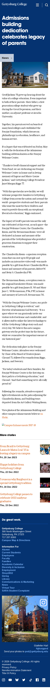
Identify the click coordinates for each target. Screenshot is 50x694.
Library (6, 579)
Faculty (6, 558)
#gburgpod (42, 648)
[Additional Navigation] (37, 5)
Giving (5, 576)
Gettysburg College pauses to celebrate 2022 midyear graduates (16, 497)
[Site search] (46, 5)
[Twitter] (23, 680)
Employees (8, 555)
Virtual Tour (8, 588)
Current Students (11, 552)
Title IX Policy (9, 673)
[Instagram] (3, 680)
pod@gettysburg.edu (36, 651)
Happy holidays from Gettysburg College (12, 466)
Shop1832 (7, 573)
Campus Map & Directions (16, 540)
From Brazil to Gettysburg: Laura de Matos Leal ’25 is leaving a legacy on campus (15, 450)
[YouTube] (10, 680)
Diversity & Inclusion (13, 567)
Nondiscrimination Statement (16, 670)
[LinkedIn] (43, 680)
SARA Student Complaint (15, 591)
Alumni (6, 549)
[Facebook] (37, 680)
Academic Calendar (12, 564)
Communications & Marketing (18, 582)
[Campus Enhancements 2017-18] (19, 425)
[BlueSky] (17, 680)
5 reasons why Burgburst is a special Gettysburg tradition (16, 481)
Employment (9, 570)
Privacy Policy (9, 667)
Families (6, 561)
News (5, 58)
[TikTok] (30, 680)
